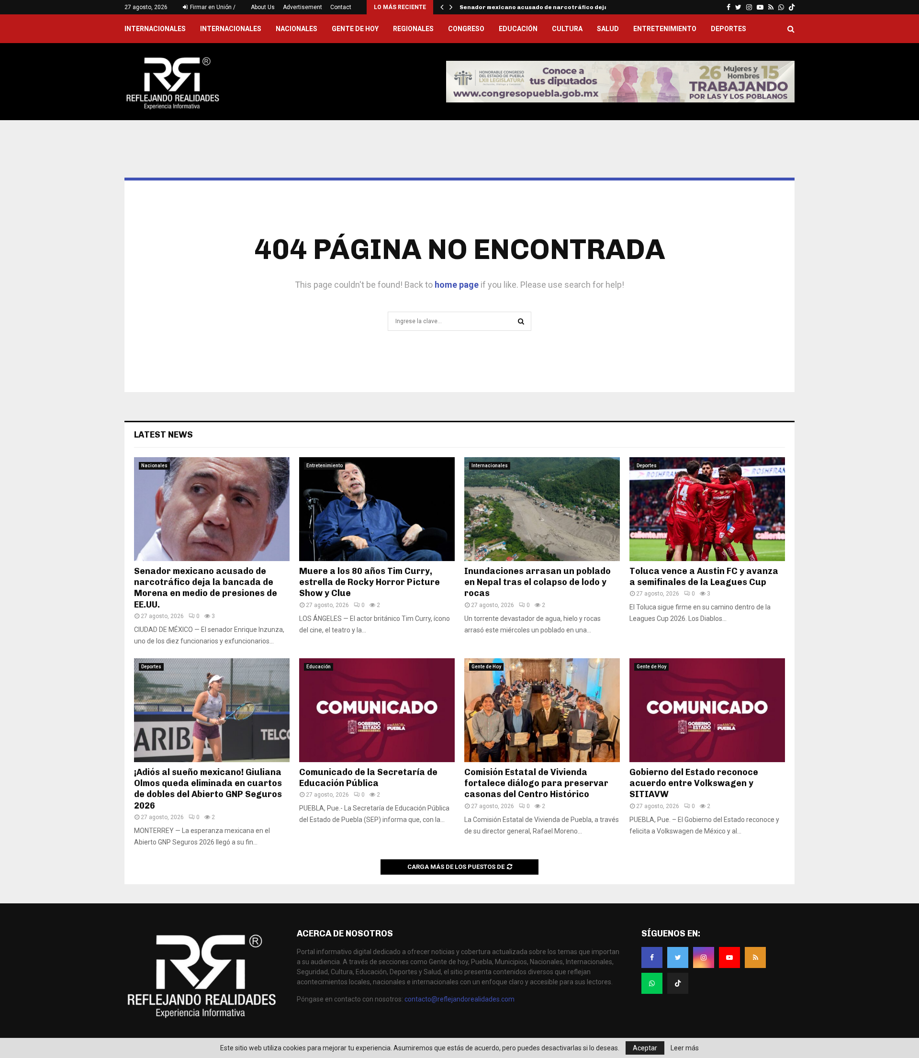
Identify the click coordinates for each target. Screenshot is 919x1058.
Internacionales (230, 29)
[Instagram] (703, 957)
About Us (263, 7)
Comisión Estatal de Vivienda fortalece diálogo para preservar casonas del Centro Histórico (536, 783)
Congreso (466, 29)
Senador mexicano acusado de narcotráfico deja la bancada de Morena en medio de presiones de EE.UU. (205, 588)
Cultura (567, 29)
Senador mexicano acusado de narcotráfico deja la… (540, 7)
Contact (340, 7)
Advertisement (302, 7)
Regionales (413, 29)
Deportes (728, 29)
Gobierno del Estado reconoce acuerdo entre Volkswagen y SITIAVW (693, 783)
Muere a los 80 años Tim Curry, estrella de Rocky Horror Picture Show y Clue (369, 582)
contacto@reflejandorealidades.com (459, 999)
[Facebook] (651, 957)
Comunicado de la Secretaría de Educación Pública (368, 777)
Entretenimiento (664, 29)
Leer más (685, 1048)
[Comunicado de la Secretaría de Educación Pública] (377, 710)
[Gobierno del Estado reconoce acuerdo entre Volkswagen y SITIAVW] (707, 710)
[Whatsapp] (651, 983)
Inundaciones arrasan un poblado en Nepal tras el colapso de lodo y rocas (537, 582)
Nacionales (296, 29)
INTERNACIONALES (155, 29)
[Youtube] (729, 957)
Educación (518, 29)
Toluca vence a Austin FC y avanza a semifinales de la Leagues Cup (703, 576)
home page (457, 285)
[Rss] (755, 957)
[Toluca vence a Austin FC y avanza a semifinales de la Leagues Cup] (707, 509)
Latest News (163, 434)
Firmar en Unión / (212, 7)
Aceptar (645, 1048)
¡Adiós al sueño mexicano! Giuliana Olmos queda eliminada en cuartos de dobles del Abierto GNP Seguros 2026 (208, 789)
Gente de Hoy (355, 29)
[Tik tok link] (792, 7)
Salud (608, 29)
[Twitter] (677, 957)
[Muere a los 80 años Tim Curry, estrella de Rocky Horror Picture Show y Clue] (377, 509)
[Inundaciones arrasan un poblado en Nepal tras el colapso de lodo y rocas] (542, 509)
